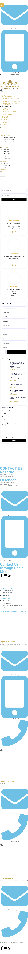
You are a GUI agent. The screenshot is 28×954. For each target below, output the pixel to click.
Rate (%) (4, 425)
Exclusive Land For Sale (10, 100)
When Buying (6, 108)
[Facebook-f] (1, 575)
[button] (2, 5)
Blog (3, 126)
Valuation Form (7, 114)
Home (3, 95)
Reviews (5, 122)
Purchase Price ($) (6, 410)
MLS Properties (6, 105)
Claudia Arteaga (7, 781)
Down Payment (5, 417)
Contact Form (7, 121)
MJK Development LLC (11, 944)
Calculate (14, 440)
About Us (5, 119)
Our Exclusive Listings (8, 96)
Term (3, 431)
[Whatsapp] (9, 575)
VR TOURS (4, 124)
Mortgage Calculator (9, 111)
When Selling (7, 109)
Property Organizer (9, 113)
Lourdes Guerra (6, 878)
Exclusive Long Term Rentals (11, 101)
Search (14, 199)
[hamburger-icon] (2, 131)
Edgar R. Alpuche (7, 642)
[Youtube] (5, 575)
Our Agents (5, 116)
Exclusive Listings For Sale (11, 98)
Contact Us (5, 118)
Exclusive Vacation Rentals (11, 103)
